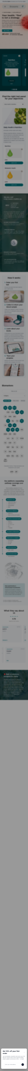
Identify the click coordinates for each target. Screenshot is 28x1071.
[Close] (24, 1052)
